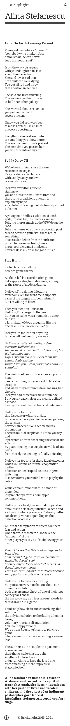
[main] (35, 18)
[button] (4, 5)
